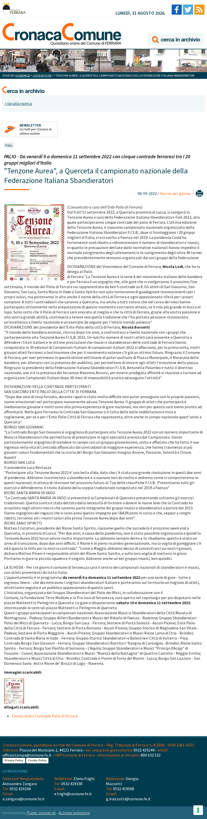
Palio (8, 145)
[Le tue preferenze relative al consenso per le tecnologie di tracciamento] (198, 810)
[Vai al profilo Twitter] (188, 10)
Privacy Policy (14, 760)
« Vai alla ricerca (18, 103)
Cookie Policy (37, 760)
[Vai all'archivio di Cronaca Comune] (176, 32)
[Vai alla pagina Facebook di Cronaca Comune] (177, 10)
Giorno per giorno (175, 193)
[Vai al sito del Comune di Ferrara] (14, 9)
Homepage (22, 75)
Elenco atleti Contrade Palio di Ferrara (45, 715)
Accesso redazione (74, 812)
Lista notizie (42, 75)
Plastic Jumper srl (41, 812)
